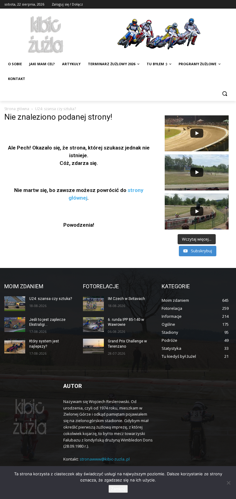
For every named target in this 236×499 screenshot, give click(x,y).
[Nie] (228, 483)
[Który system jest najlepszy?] (14, 346)
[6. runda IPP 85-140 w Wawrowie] (93, 324)
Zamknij (118, 488)
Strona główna (16, 108)
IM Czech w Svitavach (126, 299)
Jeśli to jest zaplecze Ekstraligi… (47, 322)
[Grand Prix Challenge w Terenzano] (93, 346)
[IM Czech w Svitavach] (93, 303)
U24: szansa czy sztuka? (50, 299)
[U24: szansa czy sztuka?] (14, 303)
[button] (224, 93)
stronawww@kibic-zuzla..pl (105, 459)
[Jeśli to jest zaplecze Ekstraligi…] (14, 324)
